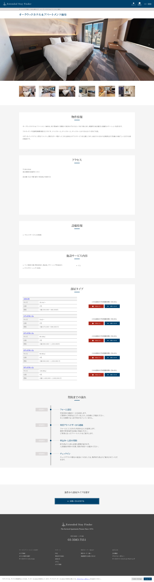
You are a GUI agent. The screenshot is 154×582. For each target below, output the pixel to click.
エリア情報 (58, 564)
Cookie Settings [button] (137, 579)
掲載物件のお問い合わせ (88, 556)
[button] (149, 4)
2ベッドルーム (29, 333)
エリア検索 (26, 9)
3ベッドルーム (29, 367)
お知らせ (57, 559)
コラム (57, 561)
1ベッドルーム (29, 316)
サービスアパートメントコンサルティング (123, 559)
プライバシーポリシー (118, 556)
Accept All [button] (148, 579)
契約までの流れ (59, 556)
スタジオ (27, 299)
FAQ (56, 553)
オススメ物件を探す (24, 556)
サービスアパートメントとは (26, 559)
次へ (149, 45)
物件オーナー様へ (86, 553)
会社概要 (115, 553)
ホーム (20, 9)
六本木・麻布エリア (34, 9)
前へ (5, 45)
